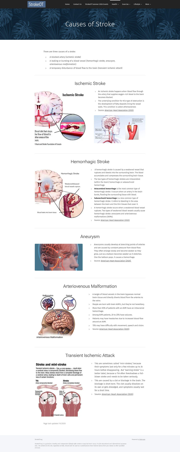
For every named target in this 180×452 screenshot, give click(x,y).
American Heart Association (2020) (119, 110)
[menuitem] (67, 4)
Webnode (142, 439)
